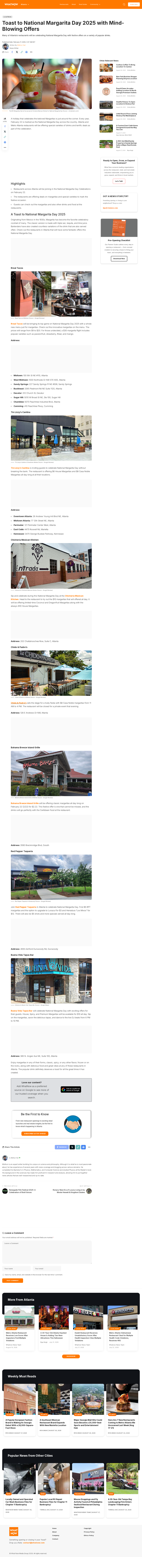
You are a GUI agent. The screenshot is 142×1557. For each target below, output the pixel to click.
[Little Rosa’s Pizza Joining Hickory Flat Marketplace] (106, 117)
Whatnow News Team (13, 1345)
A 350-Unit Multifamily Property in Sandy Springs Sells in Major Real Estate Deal (126, 144)
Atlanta (10, 1414)
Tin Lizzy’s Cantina (20, 468)
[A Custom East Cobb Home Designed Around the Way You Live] (106, 129)
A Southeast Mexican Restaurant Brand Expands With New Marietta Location (53, 1422)
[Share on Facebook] (12, 52)
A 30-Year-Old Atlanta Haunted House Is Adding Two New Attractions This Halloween (53, 1335)
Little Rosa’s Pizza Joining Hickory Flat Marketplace (126, 115)
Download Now (119, 258)
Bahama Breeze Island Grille (25, 803)
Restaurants (64, 4)
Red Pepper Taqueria (25, 907)
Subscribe (134, 4)
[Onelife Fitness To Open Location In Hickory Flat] (106, 105)
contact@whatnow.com (33, 1543)
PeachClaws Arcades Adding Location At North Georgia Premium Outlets (126, 90)
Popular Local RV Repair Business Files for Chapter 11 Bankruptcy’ (53, 1502)
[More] (31, 52)
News (9, 1494)
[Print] (26, 52)
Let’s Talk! (119, 181)
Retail (74, 4)
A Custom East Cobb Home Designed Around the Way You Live (127, 127)
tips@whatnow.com (110, 208)
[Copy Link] (21, 52)
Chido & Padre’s (19, 703)
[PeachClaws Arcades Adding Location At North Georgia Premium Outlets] (106, 91)
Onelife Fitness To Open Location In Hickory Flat (125, 103)
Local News (7, 17)
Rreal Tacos (17, 324)
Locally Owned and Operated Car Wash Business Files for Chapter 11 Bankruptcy (19, 1502)
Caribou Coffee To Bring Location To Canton (125, 66)
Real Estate (83, 4)
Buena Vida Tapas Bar (22, 1011)
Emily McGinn (131, 70)
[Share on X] (17, 52)
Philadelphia (79, 1494)
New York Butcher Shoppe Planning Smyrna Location (126, 78)
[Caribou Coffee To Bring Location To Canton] (106, 68)
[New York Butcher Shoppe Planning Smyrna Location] (106, 80)
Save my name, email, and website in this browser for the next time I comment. (34, 1275)
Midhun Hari (21, 45)
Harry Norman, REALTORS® (124, 135)
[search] (124, 4)
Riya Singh (130, 150)
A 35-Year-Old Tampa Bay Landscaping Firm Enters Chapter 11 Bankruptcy (120, 1502)
